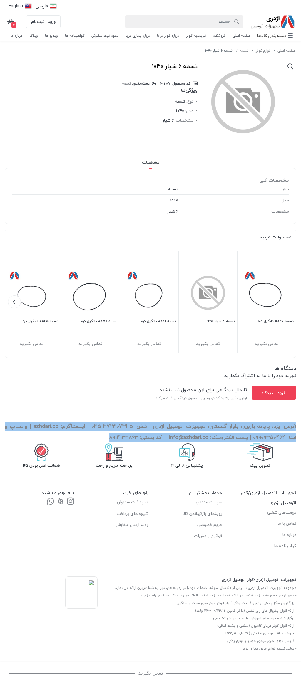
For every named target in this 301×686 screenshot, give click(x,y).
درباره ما (289, 534)
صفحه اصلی (286, 51)
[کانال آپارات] (60, 502)
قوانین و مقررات (208, 535)
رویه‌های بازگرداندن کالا (202, 513)
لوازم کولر (263, 51)
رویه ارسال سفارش (132, 524)
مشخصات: (184, 120)
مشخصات (150, 162)
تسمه (244, 51)
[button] (275, 35)
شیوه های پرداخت (132, 513)
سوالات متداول (209, 502)
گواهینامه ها (285, 545)
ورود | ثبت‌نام (43, 21)
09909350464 (269, 437)
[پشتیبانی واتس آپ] (50, 502)
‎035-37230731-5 (112, 426)
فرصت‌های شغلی (281, 512)
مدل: (189, 111)
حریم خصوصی (209, 524)
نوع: (189, 101)
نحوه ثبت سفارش (132, 502)
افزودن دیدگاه (274, 392)
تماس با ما (286, 523)
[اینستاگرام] (70, 502)
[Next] (14, 301)
